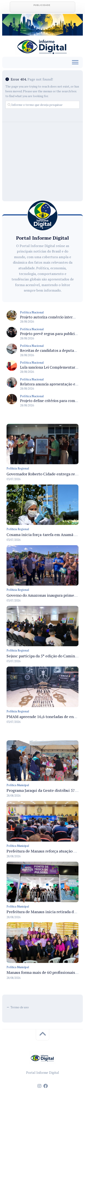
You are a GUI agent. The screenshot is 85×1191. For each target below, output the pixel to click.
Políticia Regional (18, 468)
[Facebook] (45, 1086)
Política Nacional (32, 312)
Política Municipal (18, 785)
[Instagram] (39, 1086)
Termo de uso (19, 1007)
